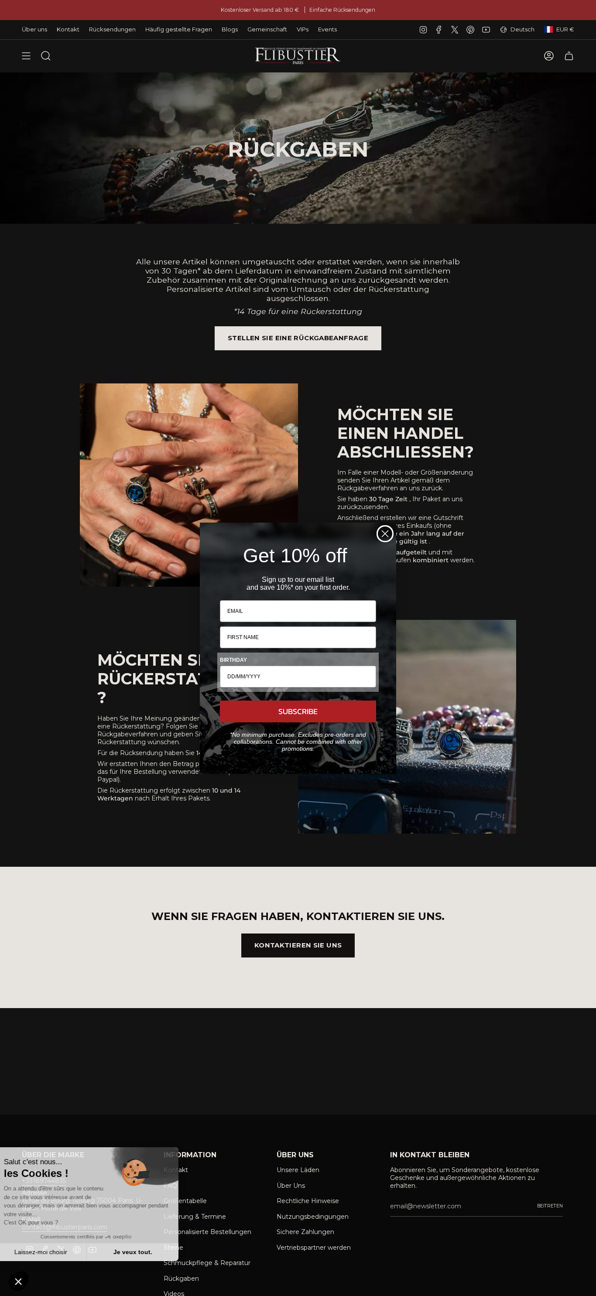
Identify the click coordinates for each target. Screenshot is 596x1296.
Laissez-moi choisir (54, 1251)
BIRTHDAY (233, 660)
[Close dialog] (385, 533)
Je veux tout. (146, 1251)
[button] (18, 1281)
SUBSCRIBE (298, 711)
